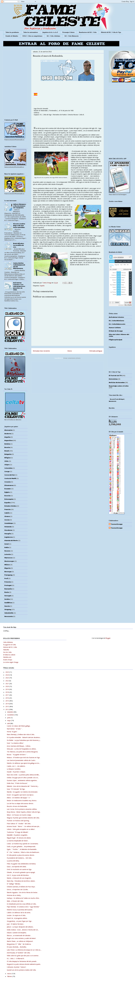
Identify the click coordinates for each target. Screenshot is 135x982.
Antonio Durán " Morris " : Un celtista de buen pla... (23, 826)
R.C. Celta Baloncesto (72, 36)
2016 (7, 698)
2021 (7, 683)
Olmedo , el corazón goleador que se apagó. (21, 872)
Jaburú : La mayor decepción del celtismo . (20, 927)
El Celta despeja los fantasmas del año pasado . (22, 961)
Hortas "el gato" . (12, 732)
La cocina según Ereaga (10, 662)
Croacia (7, 482)
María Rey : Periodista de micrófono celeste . (21, 881)
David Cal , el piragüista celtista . (17, 918)
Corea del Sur (9, 475)
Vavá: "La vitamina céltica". (15, 743)
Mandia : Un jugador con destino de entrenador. (22, 792)
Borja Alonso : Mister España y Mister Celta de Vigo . (24, 812)
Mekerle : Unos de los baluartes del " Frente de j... (23, 786)
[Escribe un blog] (65, 283)
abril (8, 723)
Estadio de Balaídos (12, 36)
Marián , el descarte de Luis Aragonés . (19, 878)
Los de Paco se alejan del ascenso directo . (20, 803)
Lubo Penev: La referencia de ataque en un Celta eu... (24, 950)
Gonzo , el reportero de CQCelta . (18, 889)
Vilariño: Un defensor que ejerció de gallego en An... (23, 763)
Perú (6, 578)
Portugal (7, 585)
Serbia (7, 599)
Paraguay (8, 575)
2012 (7, 709)
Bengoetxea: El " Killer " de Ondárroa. (19, 944)
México (7, 564)
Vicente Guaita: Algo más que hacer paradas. (19, 225)
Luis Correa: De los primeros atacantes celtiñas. (22, 809)
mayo (9, 720)
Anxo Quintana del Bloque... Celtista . (19, 746)
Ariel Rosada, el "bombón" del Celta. (18, 953)
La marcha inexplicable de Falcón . (18, 841)
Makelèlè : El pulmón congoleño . (17, 835)
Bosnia (7, 447)
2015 (7, 701)
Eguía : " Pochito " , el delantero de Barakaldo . (22, 849)
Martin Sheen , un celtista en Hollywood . (20, 941)
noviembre (10, 715)
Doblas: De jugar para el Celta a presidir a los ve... (23, 777)
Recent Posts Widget (117, 399)
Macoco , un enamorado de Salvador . (19, 935)
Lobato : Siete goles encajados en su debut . (21, 829)
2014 (7, 704)
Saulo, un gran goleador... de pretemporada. (21, 846)
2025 (7, 672)
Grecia (6, 520)
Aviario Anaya (7, 660)
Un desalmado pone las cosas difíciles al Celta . (22, 904)
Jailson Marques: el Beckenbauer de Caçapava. (19, 206)
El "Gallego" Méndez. (14, 884)
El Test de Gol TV (115, 375)
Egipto (7, 492)
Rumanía (8, 589)
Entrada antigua (95, 351)
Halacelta (6, 650)
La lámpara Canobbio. (14, 769)
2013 (7, 706)
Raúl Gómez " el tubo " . (15, 729)
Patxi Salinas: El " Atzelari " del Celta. (19, 823)
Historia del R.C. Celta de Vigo (111, 32)
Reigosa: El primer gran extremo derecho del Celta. (23, 818)
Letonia (7, 554)
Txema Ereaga (47, 283)
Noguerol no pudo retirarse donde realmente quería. (24, 964)
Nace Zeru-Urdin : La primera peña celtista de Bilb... (23, 775)
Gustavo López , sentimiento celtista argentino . (22, 780)
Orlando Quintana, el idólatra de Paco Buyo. (21, 887)
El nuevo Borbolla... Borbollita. (17, 947)
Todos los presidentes (12, 32)
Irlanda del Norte (11, 540)
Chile (6, 461)
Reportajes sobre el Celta (118, 386)
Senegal (7, 596)
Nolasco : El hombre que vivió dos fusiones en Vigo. (23, 757)
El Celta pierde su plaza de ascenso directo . (21, 855)
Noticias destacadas (117, 382)
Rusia (6, 592)
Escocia (7, 495)
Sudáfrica (8, 602)
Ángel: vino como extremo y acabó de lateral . (21, 938)
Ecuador (7, 489)
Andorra (7, 433)
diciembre (10, 712)
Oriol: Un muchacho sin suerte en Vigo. (19, 869)
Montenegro (9, 561)
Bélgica (7, 457)
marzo (9, 973)
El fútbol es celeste (9, 655)
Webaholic (112, 401)
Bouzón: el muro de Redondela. (17, 806)
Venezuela (8, 616)
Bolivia (7, 444)
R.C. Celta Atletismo (53, 36)
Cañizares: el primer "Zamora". (16, 967)
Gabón (7, 513)
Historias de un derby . (14, 895)
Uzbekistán (8, 613)
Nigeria (7, 568)
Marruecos (8, 558)
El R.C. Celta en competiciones (32, 36)
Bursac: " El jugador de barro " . (17, 754)
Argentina (8, 440)
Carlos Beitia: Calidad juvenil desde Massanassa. (19, 265)
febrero (9, 976)
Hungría (7, 533)
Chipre (7, 464)
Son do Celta (7, 652)
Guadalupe (8, 523)
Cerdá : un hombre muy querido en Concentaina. (22, 844)
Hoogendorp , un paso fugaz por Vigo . (19, 921)
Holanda (7, 527)
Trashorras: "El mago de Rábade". (18, 832)
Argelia (7, 437)
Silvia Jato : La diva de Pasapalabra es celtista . (22, 749)
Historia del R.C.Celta (10, 647)
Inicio (70, 351)
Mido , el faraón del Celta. (15, 901)
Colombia (8, 468)
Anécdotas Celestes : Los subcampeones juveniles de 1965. (19, 286)
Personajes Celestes (68, 32)
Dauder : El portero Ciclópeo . (16, 772)
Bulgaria (7, 454)
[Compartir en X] (67, 283)
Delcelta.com (7, 657)
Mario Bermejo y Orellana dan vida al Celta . (21, 734)
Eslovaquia (8, 499)
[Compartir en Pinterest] (71, 283)
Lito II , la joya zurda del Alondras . (18, 875)
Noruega (7, 571)
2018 (7, 692)
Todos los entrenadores (30, 32)
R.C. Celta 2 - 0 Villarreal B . (16, 958)
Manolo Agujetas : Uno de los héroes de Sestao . (22, 892)
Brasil (6, 451)
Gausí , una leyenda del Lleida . (17, 866)
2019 (7, 689)
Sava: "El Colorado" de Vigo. (16, 789)
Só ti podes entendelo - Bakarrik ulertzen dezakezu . (24, 737)
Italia (6, 547)
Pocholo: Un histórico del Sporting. (18, 820)
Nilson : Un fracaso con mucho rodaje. (19, 815)
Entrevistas (113, 379)
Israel (6, 544)
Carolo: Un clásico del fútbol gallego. (18, 726)
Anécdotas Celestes (116, 317)
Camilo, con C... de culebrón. (16, 766)
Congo (7, 471)
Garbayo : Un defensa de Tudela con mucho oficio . (23, 898)
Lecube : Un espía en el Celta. (16, 915)
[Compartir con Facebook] (69, 283)
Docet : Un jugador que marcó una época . (20, 795)
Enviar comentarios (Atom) (71, 358)
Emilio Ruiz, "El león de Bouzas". (17, 783)
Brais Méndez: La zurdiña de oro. (18, 245)
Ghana (7, 516)
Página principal (115, 339)
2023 (7, 678)
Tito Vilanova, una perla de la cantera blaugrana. (22, 752)
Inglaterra (8, 537)
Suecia (7, 606)
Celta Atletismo (8, 642)
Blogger (107, 638)
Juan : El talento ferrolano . (15, 924)
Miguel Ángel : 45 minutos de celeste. (19, 838)
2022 (7, 681)
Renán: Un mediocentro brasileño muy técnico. (22, 800)
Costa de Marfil (10, 478)
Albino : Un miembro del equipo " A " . (19, 798)
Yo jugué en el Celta (9, 645)
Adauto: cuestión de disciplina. (16, 933)
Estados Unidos (10, 506)
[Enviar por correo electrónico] (63, 283)
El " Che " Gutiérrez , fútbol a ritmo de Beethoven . (23, 852)
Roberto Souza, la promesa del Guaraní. (20, 910)
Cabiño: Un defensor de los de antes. (19, 912)
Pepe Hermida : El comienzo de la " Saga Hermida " (23, 907)
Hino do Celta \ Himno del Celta (119, 335)
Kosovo (7, 551)
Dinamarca (8, 485)
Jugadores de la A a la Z (50, 32)
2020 (7, 686)
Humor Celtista (115, 327)
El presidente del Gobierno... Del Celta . (19, 858)
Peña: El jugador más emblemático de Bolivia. (21, 864)
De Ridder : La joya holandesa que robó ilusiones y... (24, 740)
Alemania (8, 430)
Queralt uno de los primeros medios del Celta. (21, 970)
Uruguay (7, 609)
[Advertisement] (67, 377)
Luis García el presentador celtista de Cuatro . (21, 760)
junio (9, 718)
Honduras (8, 530)
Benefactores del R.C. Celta (88, 32)
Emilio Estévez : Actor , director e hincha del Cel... (23, 930)
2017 (7, 695)
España (42, 286)
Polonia (7, 582)
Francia (7, 509)
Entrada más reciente (41, 351)
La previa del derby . (13, 861)
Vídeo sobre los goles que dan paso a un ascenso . (23, 955)
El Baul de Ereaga (116, 331)
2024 (7, 675)
